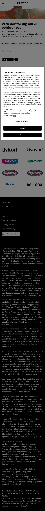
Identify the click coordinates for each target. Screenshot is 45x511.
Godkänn (22, 128)
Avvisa (22, 135)
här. (14, 115)
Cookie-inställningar (22, 121)
